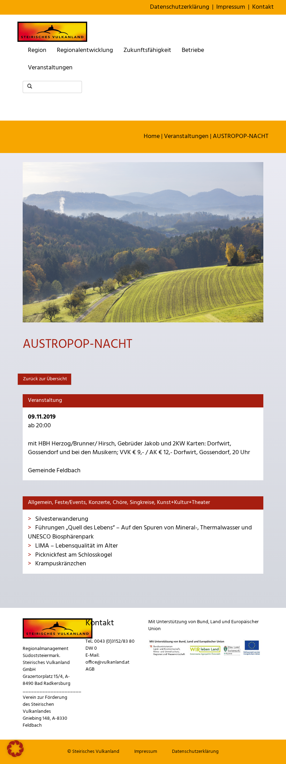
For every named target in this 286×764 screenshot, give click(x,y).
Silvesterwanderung (61, 519)
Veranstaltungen (50, 68)
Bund (202, 622)
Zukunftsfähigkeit (147, 50)
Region (37, 50)
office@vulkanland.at (107, 662)
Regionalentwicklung (85, 50)
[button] (15, 748)
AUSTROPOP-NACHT (241, 136)
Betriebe (193, 50)
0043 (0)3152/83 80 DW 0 (110, 644)
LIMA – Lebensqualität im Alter (76, 546)
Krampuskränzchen (60, 564)
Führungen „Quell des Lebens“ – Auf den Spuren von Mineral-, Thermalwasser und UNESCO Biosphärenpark (140, 532)
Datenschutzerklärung (179, 7)
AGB (90, 669)
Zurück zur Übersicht (44, 379)
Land (215, 622)
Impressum (230, 7)
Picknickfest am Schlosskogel (73, 555)
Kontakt (263, 7)
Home (152, 136)
